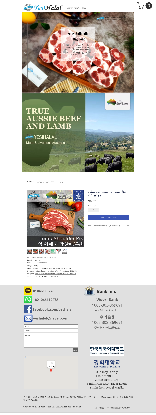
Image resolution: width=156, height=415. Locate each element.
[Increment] (97, 210)
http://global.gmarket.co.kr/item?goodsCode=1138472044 (57, 271)
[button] (145, 5)
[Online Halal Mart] (75, 89)
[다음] (131, 52)
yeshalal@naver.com (50, 318)
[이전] (25, 52)
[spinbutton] (93, 210)
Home (29, 181)
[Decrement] (90, 210)
